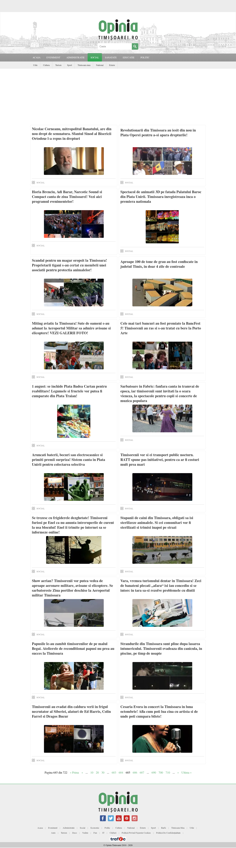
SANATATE (111, 57)
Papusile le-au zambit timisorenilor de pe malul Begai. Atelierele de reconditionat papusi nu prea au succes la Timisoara (73, 648)
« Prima (74, 772)
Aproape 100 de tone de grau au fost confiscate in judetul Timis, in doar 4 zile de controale (159, 264)
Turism (58, 65)
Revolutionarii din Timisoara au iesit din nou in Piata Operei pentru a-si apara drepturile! (158, 132)
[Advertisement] (118, 96)
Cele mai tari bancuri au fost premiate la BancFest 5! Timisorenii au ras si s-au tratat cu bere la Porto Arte (160, 328)
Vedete (85, 832)
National (99, 65)
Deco (74, 832)
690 (154, 772)
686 (135, 772)
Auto (53, 832)
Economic (95, 827)
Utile (35, 65)
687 (142, 772)
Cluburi (113, 832)
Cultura (46, 65)
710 (168, 772)
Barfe (163, 827)
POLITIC (145, 57)
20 (97, 772)
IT (103, 832)
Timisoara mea (84, 65)
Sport (69, 65)
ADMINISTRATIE (75, 57)
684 (121, 772)
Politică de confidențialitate (168, 832)
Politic (107, 827)
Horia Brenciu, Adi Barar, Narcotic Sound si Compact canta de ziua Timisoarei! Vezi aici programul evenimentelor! (67, 196)
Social (82, 827)
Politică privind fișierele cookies (136, 832)
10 (91, 772)
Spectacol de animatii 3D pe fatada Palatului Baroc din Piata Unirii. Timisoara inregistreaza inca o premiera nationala (160, 196)
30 (102, 772)
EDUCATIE (128, 57)
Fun (95, 832)
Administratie (68, 827)
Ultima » (186, 772)
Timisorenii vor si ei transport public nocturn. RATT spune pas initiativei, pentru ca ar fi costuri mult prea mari (159, 459)
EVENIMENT (53, 57)
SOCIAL (95, 57)
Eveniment (52, 827)
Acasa (36, 57)
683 (114, 772)
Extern (112, 65)
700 (161, 772)
